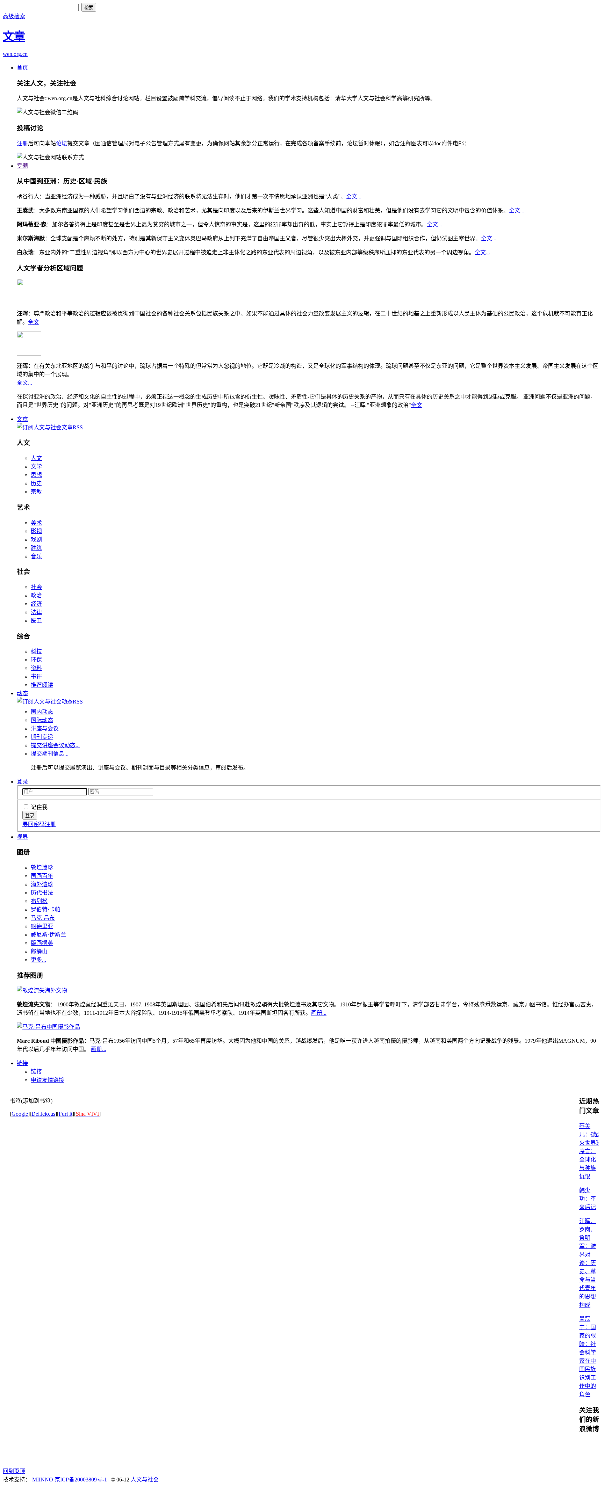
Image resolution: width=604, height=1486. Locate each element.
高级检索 (14, 16)
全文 (33, 322)
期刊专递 (42, 737)
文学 (36, 466)
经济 (36, 604)
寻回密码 (33, 824)
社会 (36, 587)
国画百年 (42, 876)
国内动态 (42, 712)
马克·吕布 (43, 918)
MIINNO (43, 1480)
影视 (36, 531)
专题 (22, 166)
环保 (36, 660)
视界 (22, 837)
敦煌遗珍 (42, 868)
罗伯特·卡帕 (45, 909)
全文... (353, 196)
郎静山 (39, 951)
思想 (36, 475)
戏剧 (36, 539)
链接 (22, 1063)
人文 (36, 458)
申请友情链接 (47, 1080)
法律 (36, 612)
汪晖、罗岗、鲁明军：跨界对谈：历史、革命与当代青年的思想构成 (587, 1263)
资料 (36, 668)
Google (20, 1114)
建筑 (36, 548)
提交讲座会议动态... (55, 745)
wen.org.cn (15, 54)
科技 (36, 651)
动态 (22, 693)
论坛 (61, 143)
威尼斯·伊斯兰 (48, 935)
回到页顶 (14, 1471)
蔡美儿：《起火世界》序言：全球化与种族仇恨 (589, 1151)
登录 (22, 782)
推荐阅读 (42, 685)
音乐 (36, 556)
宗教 (36, 492)
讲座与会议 (45, 728)
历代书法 (42, 893)
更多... (38, 960)
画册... (318, 1013)
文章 (22, 419)
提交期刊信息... (50, 754)
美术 (36, 523)
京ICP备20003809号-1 (81, 1480)
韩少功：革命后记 (587, 1198)
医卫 (36, 621)
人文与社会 (145, 1480)
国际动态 (42, 720)
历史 (36, 483)
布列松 (39, 901)
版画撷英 (42, 943)
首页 (22, 68)
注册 (22, 143)
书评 (36, 676)
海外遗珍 (42, 884)
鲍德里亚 (42, 926)
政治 (36, 595)
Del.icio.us (43, 1114)
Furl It (65, 1114)
